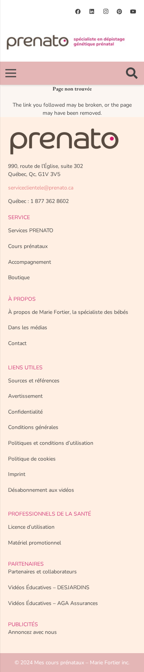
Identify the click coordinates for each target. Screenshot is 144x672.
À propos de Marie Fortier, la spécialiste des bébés (68, 312)
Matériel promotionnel (34, 542)
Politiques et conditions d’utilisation (50, 443)
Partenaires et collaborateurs (42, 571)
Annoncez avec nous (32, 632)
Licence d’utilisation (31, 527)
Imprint (16, 474)
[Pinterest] (119, 11)
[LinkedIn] (91, 11)
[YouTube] (133, 11)
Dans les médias (27, 327)
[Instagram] (105, 11)
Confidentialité (25, 412)
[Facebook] (78, 11)
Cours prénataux (28, 246)
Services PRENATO (30, 230)
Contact (17, 343)
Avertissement (25, 396)
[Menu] (10, 73)
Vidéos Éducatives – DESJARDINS (48, 587)
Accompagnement (29, 262)
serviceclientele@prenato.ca (40, 187)
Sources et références (34, 380)
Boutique (19, 277)
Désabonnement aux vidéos (41, 490)
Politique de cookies (32, 459)
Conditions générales (33, 427)
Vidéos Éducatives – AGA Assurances (53, 603)
